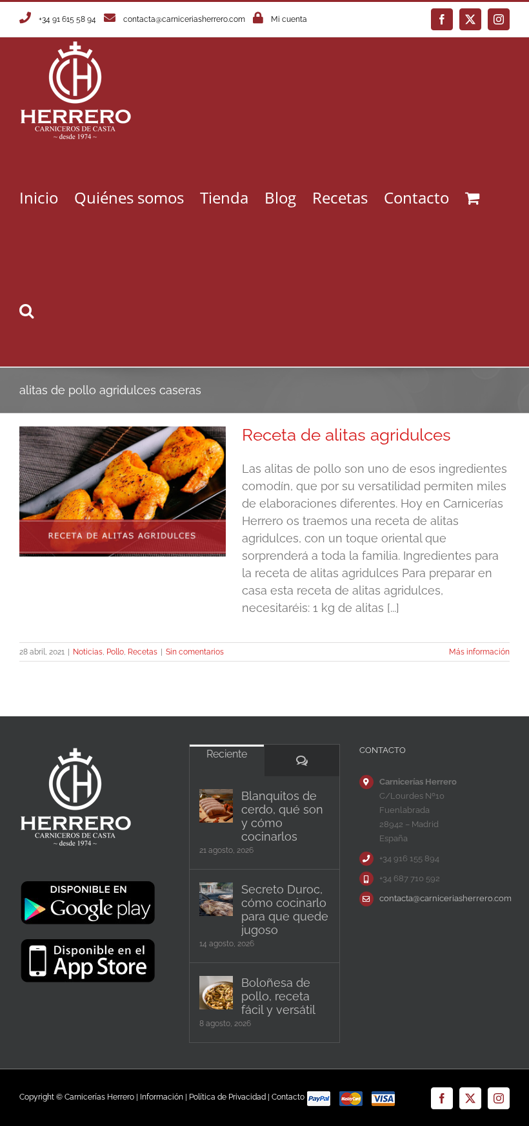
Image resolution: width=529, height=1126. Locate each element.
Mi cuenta (289, 19)
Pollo (115, 651)
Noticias (88, 651)
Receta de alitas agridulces (346, 434)
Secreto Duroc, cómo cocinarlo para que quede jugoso (284, 910)
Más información (479, 651)
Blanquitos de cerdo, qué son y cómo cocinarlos (282, 816)
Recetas (142, 651)
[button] (26, 310)
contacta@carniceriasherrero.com (184, 19)
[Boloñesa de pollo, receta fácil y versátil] (216, 992)
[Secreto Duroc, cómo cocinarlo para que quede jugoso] (216, 899)
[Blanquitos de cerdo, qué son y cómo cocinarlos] (216, 806)
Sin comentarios (195, 651)
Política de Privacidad (227, 1097)
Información (161, 1097)
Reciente (226, 754)
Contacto (288, 1097)
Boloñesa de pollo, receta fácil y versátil (278, 996)
